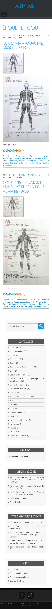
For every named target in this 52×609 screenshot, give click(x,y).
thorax (44, 306)
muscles (45, 163)
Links (12, 408)
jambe (31, 163)
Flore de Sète (15, 502)
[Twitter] (4, 149)
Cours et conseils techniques (21, 367)
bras (41, 160)
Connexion (14, 569)
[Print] (16, 149)
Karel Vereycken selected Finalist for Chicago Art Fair (27, 487)
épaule (17, 163)
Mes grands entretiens (18, 420)
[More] (19, 149)
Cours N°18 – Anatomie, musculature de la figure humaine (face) (23, 187)
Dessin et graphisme (22, 158)
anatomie (13, 160)
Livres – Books (16, 412)
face (18, 306)
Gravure (13, 392)
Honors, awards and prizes (20, 396)
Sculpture (14, 432)
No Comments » (40, 158)
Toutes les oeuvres (17, 435)
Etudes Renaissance (18, 385)
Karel (38, 163)
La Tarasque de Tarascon (19, 498)
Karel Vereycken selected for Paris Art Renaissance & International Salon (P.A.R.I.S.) (27, 479)
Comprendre (21, 156)
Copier (12, 363)
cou (47, 160)
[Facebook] (7, 149)
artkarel (22, 160)
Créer (12, 371)
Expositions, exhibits (18, 389)
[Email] (10, 149)
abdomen (13, 304)
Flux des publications (18, 573)
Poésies (13, 428)
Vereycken (7, 165)
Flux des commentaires (19, 577)
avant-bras (32, 160)
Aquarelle (14, 347)
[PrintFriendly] (13, 149)
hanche (24, 163)
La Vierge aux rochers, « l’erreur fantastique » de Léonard (27, 534)
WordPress (26, 606)
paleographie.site (17, 547)
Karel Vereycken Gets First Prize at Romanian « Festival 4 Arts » (27, 493)
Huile (12, 400)
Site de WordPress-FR (18, 581)
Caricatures (14, 355)
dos (11, 163)
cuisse (5, 163)
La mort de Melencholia (32, 522)
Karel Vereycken (29, 35)
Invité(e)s (13, 404)
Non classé (14, 424)
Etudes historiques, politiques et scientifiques (27, 380)
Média (12, 416)
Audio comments (16, 351)
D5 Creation (36, 604)
